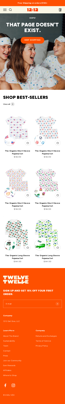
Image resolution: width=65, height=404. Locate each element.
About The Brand (10, 336)
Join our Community (12, 360)
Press (5, 356)
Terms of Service (43, 341)
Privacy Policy (42, 346)
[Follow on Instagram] (13, 385)
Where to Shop (10, 375)
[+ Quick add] (28, 143)
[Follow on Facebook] (5, 385)
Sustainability (9, 341)
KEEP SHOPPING (32, 40)
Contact (6, 351)
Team (5, 346)
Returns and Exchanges (46, 336)
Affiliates (7, 370)
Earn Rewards (9, 365)
